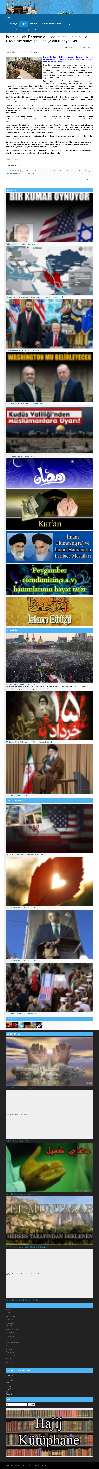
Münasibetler (12, 630)
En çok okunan (13, 1034)
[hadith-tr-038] (15, 1025)
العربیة (8, 1389)
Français (9, 1375)
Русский (9, 1394)
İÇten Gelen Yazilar (12, 1356)
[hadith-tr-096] (33, 1025)
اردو (7, 1391)
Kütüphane (9, 1362)
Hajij (8, 17)
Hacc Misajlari (10, 1336)
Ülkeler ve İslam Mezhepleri (53, 24)
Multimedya (37, 30)
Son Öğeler (12, 190)
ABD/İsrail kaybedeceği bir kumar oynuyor (22, 244)
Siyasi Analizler (11, 1316)
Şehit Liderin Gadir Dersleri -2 (17, 795)
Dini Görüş (9, 1319)
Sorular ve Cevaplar (15, 800)
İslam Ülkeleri (10, 1323)
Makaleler (33, 24)
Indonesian (10, 1380)
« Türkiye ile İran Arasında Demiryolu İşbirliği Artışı (44, 171)
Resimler (9, 1358)
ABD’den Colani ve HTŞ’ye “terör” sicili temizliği (24, 350)
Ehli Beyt (9, 1326)
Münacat (9, 1349)
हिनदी (7, 1383)
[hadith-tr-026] (27, 1025)
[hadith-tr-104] (39, 1025)
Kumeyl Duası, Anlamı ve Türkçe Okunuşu (22, 1194)
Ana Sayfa (14, 24)
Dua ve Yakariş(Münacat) (19, 30)
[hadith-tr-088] (21, 1025)
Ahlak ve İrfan (10, 1352)
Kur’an (8, 1345)
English (9, 1377)
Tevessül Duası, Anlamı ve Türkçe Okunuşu (22, 1088)
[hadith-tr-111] (9, 1025)
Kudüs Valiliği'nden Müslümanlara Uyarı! (21, 456)
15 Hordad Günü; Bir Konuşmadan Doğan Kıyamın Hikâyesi (29, 742)
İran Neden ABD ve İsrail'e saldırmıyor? (21, 1013)
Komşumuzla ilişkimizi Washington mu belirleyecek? (25, 403)
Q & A (71, 24)
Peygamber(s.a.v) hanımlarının (16, 1339)
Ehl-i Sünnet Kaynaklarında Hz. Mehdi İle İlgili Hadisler (26, 1247)
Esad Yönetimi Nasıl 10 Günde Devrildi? (21, 907)
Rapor (23, 24)
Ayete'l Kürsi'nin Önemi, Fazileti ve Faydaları (23, 1300)
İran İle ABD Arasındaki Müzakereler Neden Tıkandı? (26, 854)
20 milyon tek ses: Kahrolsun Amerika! (20, 684)
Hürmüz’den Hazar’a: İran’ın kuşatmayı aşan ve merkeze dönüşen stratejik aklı (36, 297)
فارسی (8, 1386)
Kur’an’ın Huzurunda (13, 1343)
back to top (89, 180)
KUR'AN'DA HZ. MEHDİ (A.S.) (17, 1141)
